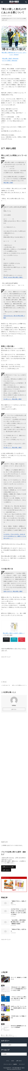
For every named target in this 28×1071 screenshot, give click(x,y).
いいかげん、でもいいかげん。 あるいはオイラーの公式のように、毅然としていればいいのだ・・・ (15, 536)
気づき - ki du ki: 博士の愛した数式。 (13, 277)
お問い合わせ (6, 870)
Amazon (6, 639)
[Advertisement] (12, 667)
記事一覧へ (14, 709)
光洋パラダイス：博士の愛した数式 (13, 591)
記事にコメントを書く (8, 867)
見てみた (10, 15)
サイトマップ (21, 1064)
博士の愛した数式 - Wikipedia (10, 58)
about (12, 1060)
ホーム (7, 1060)
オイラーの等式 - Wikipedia (9, 60)
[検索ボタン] (26, 2)
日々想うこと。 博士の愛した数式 (13, 399)
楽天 (21, 639)
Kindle (14, 639)
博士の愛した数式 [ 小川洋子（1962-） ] (13, 633)
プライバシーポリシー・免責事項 (10, 1064)
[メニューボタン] (2, 2)
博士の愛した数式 (8, 182)
